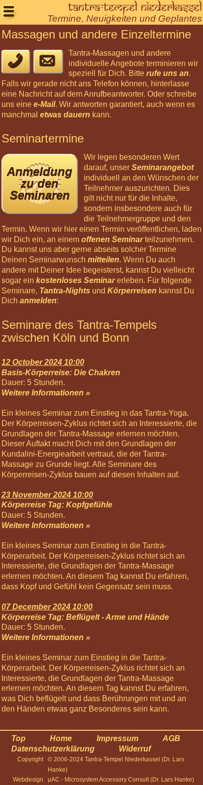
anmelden (38, 300)
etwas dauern (65, 114)
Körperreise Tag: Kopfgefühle (56, 504)
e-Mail (44, 104)
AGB (171, 738)
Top (18, 738)
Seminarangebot (163, 167)
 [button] (8, 11)
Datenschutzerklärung (53, 749)
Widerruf (135, 749)
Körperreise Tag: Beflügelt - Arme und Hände (85, 617)
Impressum (117, 738)
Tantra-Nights (64, 290)
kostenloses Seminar (75, 280)
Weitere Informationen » (45, 393)
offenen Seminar (112, 239)
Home (61, 738)
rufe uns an (167, 73)
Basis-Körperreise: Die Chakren (60, 372)
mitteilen (103, 259)
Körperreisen (132, 290)
